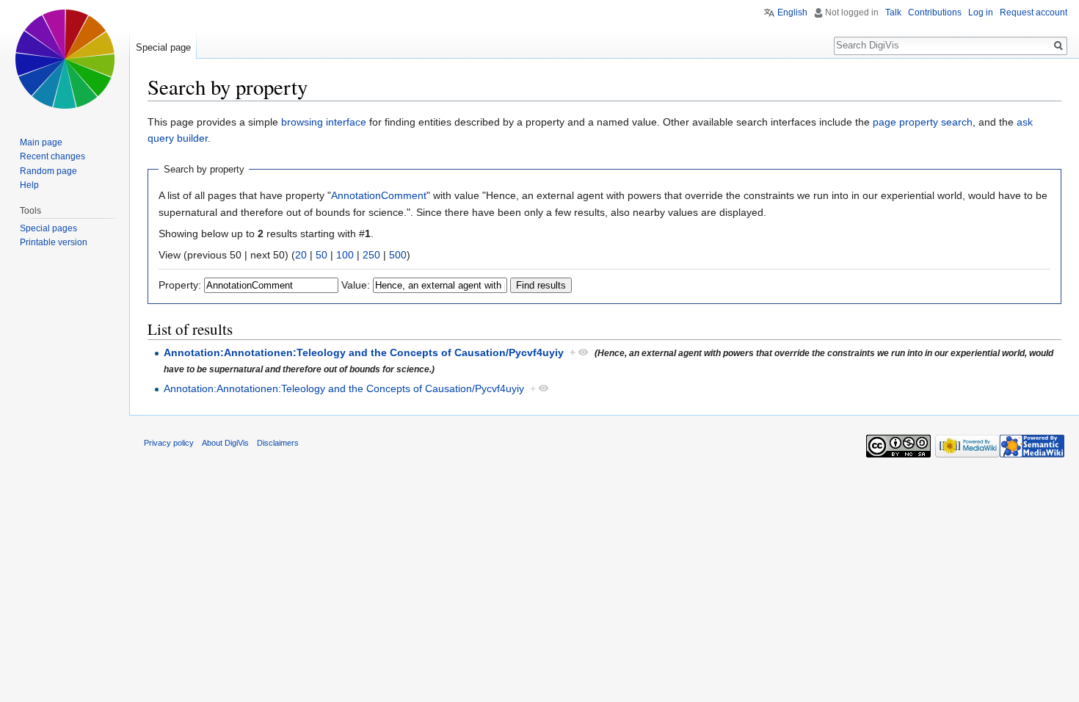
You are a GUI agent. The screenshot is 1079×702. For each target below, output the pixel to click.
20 (301, 255)
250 (371, 255)
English (792, 12)
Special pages (48, 228)
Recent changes (52, 156)
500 (398, 255)
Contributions (935, 12)
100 (345, 255)
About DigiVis (225, 442)
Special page (163, 47)
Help (29, 185)
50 (321, 255)
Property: (180, 285)
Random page (48, 171)
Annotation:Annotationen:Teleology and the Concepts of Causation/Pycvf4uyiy (364, 352)
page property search (923, 122)
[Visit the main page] (64, 58)
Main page (41, 142)
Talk (893, 12)
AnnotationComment (378, 195)
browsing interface (323, 122)
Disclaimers (278, 442)
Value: (355, 285)
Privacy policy (169, 442)
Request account (1033, 12)
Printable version (53, 242)
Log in (980, 12)
